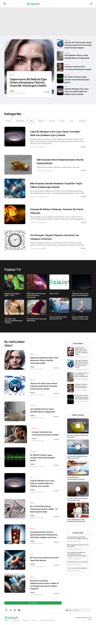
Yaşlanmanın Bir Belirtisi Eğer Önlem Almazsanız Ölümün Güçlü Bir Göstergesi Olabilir (28, 82)
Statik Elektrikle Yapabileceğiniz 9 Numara (76, 478)
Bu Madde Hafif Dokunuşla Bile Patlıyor (36, 320)
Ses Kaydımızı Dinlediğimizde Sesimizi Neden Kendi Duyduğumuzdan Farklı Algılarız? (77, 554)
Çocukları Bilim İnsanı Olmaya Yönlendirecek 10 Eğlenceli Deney (77, 537)
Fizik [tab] (31, 121)
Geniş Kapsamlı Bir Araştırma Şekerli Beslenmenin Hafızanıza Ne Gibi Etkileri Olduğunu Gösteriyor (43, 535)
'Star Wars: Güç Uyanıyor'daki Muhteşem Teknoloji (13, 321)
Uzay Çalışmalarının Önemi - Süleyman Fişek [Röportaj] (76, 520)
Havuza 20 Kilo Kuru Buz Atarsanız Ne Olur (58, 318)
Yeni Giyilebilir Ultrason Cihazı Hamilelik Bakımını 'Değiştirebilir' (82, 374)
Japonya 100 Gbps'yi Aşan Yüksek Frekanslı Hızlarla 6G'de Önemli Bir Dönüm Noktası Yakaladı (78, 45)
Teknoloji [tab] (82, 121)
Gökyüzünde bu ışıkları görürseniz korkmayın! (80, 294)
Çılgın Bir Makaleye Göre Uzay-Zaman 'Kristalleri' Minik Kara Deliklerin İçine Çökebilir (76, 91)
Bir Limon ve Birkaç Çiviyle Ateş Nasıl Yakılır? (77, 436)
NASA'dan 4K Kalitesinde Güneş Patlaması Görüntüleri (36, 295)
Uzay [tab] (71, 121)
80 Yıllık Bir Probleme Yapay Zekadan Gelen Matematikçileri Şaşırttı (76, 79)
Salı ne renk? (54, 294)
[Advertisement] (48, 21)
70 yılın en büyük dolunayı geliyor (77, 568)
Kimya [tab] (8, 121)
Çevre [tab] (62, 121)
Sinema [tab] (51, 121)
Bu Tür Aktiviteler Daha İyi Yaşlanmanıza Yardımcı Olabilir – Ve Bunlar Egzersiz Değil (44, 509)
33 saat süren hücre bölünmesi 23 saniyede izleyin (77, 499)
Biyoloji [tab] (41, 121)
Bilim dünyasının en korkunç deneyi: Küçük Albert (78, 545)
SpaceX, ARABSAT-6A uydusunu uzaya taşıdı (80, 318)
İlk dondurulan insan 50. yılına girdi (77, 562)
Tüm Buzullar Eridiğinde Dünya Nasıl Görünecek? (77, 457)
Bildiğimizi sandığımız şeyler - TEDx (12, 294)
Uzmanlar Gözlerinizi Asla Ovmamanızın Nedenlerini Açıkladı (81, 385)
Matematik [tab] (20, 121)
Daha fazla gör (33, 603)
